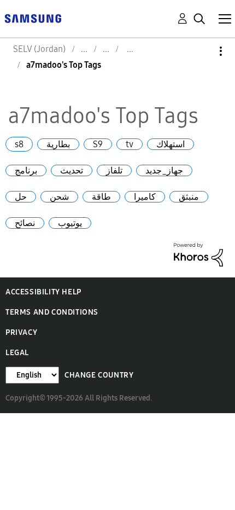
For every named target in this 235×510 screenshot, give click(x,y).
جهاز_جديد (164, 170)
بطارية (58, 144)
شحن (59, 197)
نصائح (25, 223)
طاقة (101, 197)
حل (21, 197)
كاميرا (145, 197)
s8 (19, 144)
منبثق (189, 197)
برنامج (26, 170)
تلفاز (114, 170)
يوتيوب (70, 223)
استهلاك (170, 144)
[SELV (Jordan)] (32, 18)
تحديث (71, 170)
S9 (98, 144)
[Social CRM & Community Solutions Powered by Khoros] (198, 253)
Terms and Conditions (51, 312)
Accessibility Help (43, 292)
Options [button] (202, 51)
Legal (17, 352)
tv (129, 144)
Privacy (21, 332)
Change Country (98, 375)
